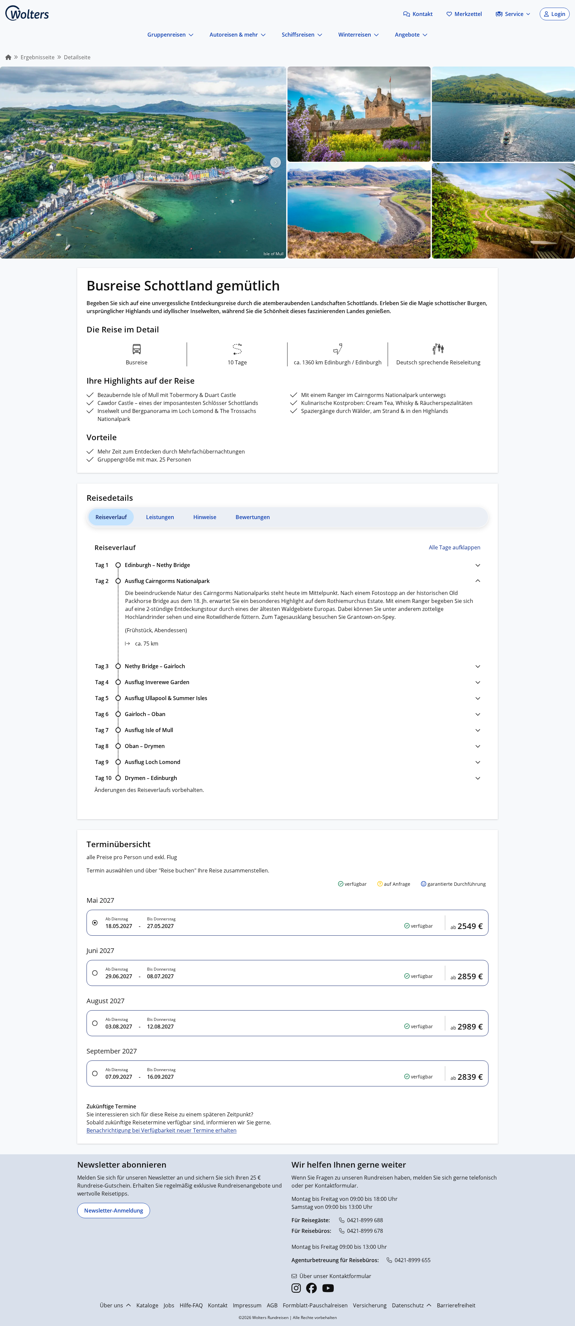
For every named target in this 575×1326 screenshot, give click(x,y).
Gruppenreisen (166, 34)
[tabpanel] (287, 668)
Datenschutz (408, 1305)
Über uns (111, 1305)
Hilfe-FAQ (191, 1305)
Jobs (169, 1305)
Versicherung (370, 1305)
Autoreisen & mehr (234, 34)
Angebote (407, 34)
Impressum (247, 1305)
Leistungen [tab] (160, 517)
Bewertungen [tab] (253, 517)
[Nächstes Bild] (275, 162)
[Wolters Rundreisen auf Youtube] (328, 1288)
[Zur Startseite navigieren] (27, 13)
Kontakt (218, 1305)
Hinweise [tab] (204, 517)
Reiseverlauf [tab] (111, 517)
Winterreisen (354, 34)
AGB (272, 1305)
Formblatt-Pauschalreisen (315, 1305)
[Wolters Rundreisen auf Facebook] (311, 1288)
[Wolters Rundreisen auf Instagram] (296, 1288)
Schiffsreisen (298, 34)
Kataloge (147, 1305)
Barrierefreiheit (456, 1305)
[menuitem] (8, 57)
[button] (418, 14)
